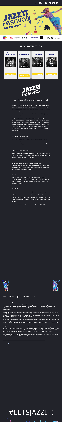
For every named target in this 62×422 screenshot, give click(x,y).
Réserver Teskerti (10, 74)
